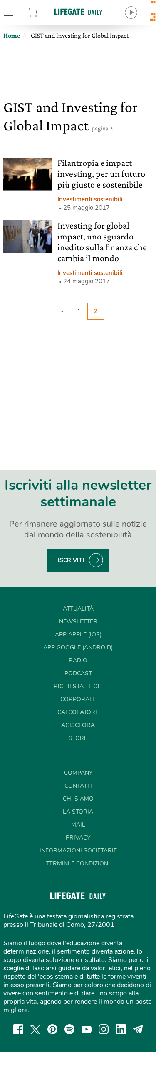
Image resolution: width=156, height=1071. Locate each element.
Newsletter (78, 622)
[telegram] (138, 1029)
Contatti (78, 786)
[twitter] (35, 1029)
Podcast (78, 673)
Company (78, 773)
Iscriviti (71, 560)
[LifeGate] (78, 11)
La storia (78, 812)
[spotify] (69, 1029)
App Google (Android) (78, 647)
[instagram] (104, 1029)
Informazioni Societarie (78, 851)
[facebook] (18, 1029)
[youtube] (87, 1029)
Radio (78, 660)
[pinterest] (52, 1029)
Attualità (78, 609)
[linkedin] (121, 1029)
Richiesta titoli (78, 686)
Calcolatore (78, 712)
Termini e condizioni (78, 863)
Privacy (78, 838)
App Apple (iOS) (78, 635)
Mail (78, 825)
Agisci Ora (78, 725)
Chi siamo (78, 799)
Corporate (78, 699)
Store (42, 12)
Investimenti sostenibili (90, 199)
